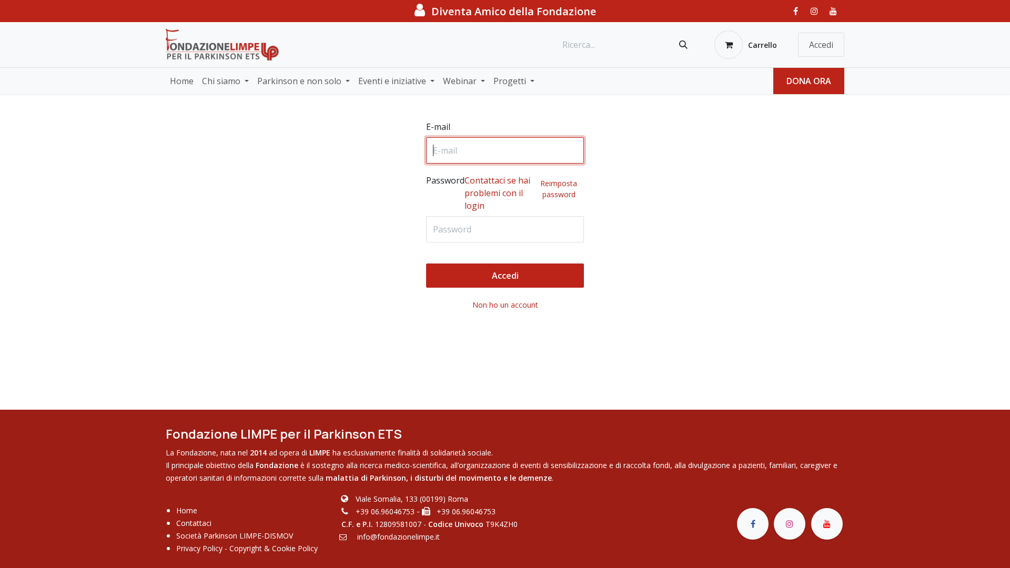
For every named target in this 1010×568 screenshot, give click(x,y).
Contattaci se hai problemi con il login (497, 193)
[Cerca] (683, 44)
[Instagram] (814, 11)
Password (501, 193)
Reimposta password (558, 188)
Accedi (821, 44)
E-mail (438, 127)
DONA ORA (808, 81)
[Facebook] (795, 11)
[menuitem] (182, 81)
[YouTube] (833, 11)
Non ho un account (505, 305)
